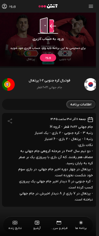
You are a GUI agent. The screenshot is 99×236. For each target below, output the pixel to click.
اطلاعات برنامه (80, 104)
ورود (48, 57)
